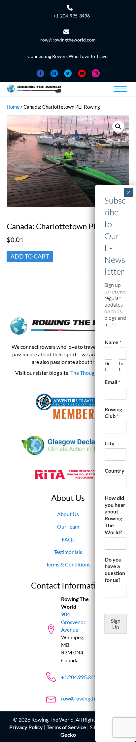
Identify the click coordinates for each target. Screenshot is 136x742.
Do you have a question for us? (115, 569)
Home (13, 107)
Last (122, 366)
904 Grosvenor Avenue (73, 621)
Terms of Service (66, 727)
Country (114, 470)
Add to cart (30, 256)
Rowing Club (113, 412)
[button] (118, 126)
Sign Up (115, 624)
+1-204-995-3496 (71, 15)
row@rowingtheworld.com (68, 39)
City (110, 443)
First (108, 366)
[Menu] (120, 89)
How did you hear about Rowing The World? (115, 515)
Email (112, 382)
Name (113, 342)
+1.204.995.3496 (80, 677)
